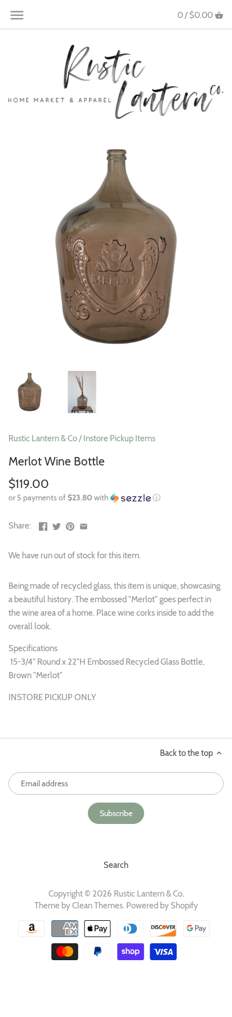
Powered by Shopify (162, 905)
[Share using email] (83, 524)
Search (116, 865)
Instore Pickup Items (119, 438)
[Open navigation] (16, 15)
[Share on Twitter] (56, 524)
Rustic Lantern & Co (42, 438)
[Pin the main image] (70, 524)
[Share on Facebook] (43, 524)
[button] (116, 497)
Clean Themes (97, 905)
